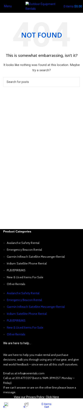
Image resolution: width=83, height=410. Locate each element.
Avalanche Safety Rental (23, 243)
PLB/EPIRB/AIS (16, 270)
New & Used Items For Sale (25, 277)
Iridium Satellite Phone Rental (27, 263)
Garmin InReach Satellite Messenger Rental (36, 257)
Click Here (52, 397)
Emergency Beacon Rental (24, 250)
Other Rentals (16, 284)
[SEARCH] (75, 82)
